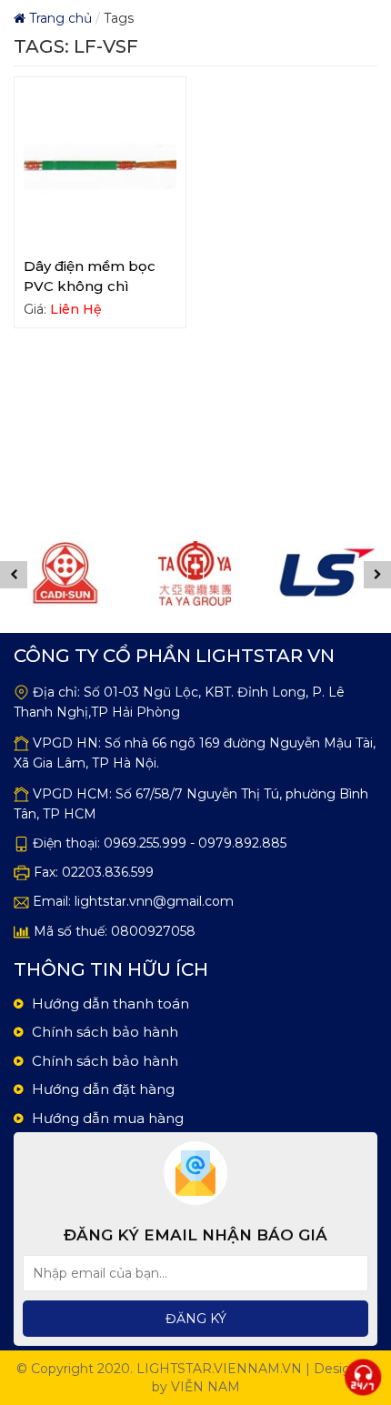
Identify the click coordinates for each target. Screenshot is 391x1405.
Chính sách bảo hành (105, 1031)
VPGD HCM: (72, 794)
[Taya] (172, 573)
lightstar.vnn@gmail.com (154, 901)
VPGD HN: (67, 743)
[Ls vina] (302, 573)
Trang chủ (58, 18)
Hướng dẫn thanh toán (110, 1003)
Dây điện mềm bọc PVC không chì (89, 276)
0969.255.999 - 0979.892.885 (195, 843)
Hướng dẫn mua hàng (108, 1118)
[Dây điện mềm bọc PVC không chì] (100, 166)
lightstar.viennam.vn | (223, 1368)
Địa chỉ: (56, 692)
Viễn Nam (205, 1387)
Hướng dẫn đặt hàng (103, 1089)
